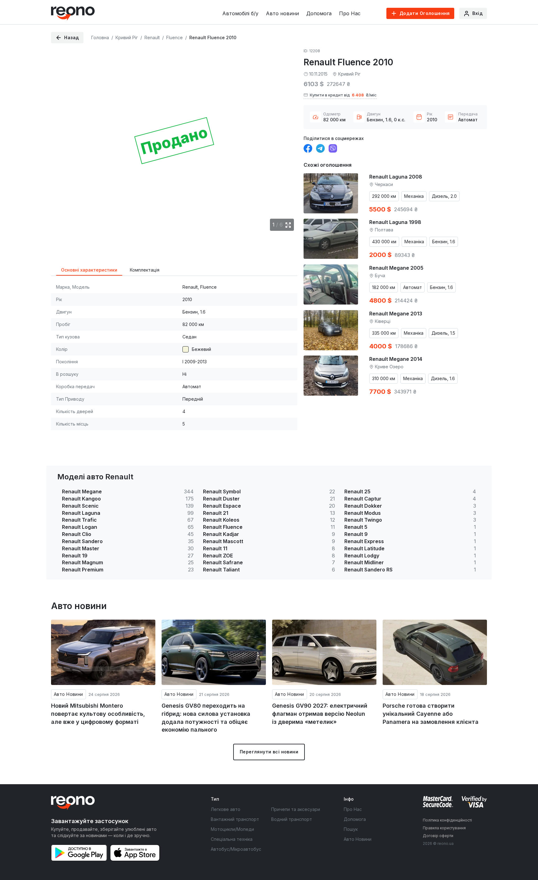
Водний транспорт (291, 819)
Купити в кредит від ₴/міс (343, 94)
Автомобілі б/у (240, 13)
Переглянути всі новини (269, 751)
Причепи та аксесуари (295, 809)
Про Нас (350, 13)
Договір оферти (438, 835)
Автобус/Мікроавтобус (236, 849)
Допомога (319, 13)
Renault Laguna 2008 (395, 177)
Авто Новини (68, 694)
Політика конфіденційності (447, 820)
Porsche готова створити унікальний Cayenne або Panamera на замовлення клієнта (431, 713)
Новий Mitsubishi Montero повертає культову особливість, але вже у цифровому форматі (98, 713)
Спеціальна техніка (231, 839)
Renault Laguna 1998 (395, 222)
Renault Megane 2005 (396, 268)
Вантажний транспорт (235, 819)
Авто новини (282, 13)
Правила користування (444, 828)
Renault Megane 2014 (395, 359)
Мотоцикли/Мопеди (232, 829)
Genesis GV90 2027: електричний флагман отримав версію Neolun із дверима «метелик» (319, 713)
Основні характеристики (89, 269)
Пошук (351, 829)
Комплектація (144, 269)
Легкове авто (225, 809)
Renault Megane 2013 (395, 313)
